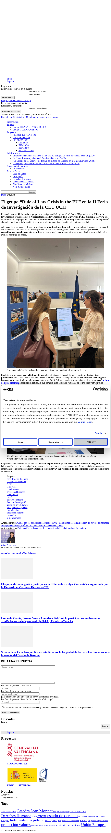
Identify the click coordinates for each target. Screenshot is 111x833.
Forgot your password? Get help (16, 100)
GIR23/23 (23, 142)
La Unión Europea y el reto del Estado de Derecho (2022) (39, 158)
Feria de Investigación (17, 502)
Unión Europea (14, 518)
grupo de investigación (17, 505)
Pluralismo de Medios (23, 184)
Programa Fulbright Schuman (98, 821)
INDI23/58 (23, 145)
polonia (83, 820)
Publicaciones (13, 153)
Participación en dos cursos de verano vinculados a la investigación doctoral (51, 528)
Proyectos (11, 132)
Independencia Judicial (23, 181)
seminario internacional (68, 825)
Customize (53, 442)
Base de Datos (13, 171)
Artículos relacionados (12, 553)
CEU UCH (12, 486)
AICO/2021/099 (26, 150)
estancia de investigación (88, 816)
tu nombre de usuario (37, 91)
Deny (20, 442)
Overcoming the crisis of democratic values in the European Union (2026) (46, 163)
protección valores (15, 512)
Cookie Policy (85, 422)
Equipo (10, 124)
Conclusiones (19, 168)
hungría (5, 820)
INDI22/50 (23, 148)
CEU (9, 484)
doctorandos (12, 494)
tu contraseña (34, 94)
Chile (59, 812)
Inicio (9, 78)
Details (98, 433)
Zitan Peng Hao (8, 545)
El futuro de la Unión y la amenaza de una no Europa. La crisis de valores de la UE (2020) (54, 155)
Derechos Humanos (22, 179)
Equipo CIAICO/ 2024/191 (25, 129)
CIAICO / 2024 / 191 (17, 763)
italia (59, 821)
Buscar (4, 722)
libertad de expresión (70, 820)
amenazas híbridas (8, 811)
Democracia (80, 811)
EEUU (34, 816)
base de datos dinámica (17, 479)
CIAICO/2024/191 (21, 137)
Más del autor (30, 553)
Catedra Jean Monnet (16, 481)
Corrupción (18, 176)
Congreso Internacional (17, 166)
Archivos (5, 794)
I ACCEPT (91, 442)
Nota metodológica (21, 187)
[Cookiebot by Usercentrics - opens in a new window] (95, 389)
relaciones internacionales (39, 825)
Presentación (12, 122)
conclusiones (13, 489)
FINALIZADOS (20, 140)
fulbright (102, 816)
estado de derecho (15, 499)
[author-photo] (8, 542)
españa (10, 497)
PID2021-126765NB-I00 (24, 135)
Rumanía (52, 825)
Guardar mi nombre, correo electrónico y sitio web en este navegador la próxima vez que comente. (49, 707)
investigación (13, 510)
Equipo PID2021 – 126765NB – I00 (29, 127)
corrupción (65, 812)
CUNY (72, 812)
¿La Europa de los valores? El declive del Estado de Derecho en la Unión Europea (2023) (54, 161)
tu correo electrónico (37, 108)
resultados (11, 515)
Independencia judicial (17, 507)
